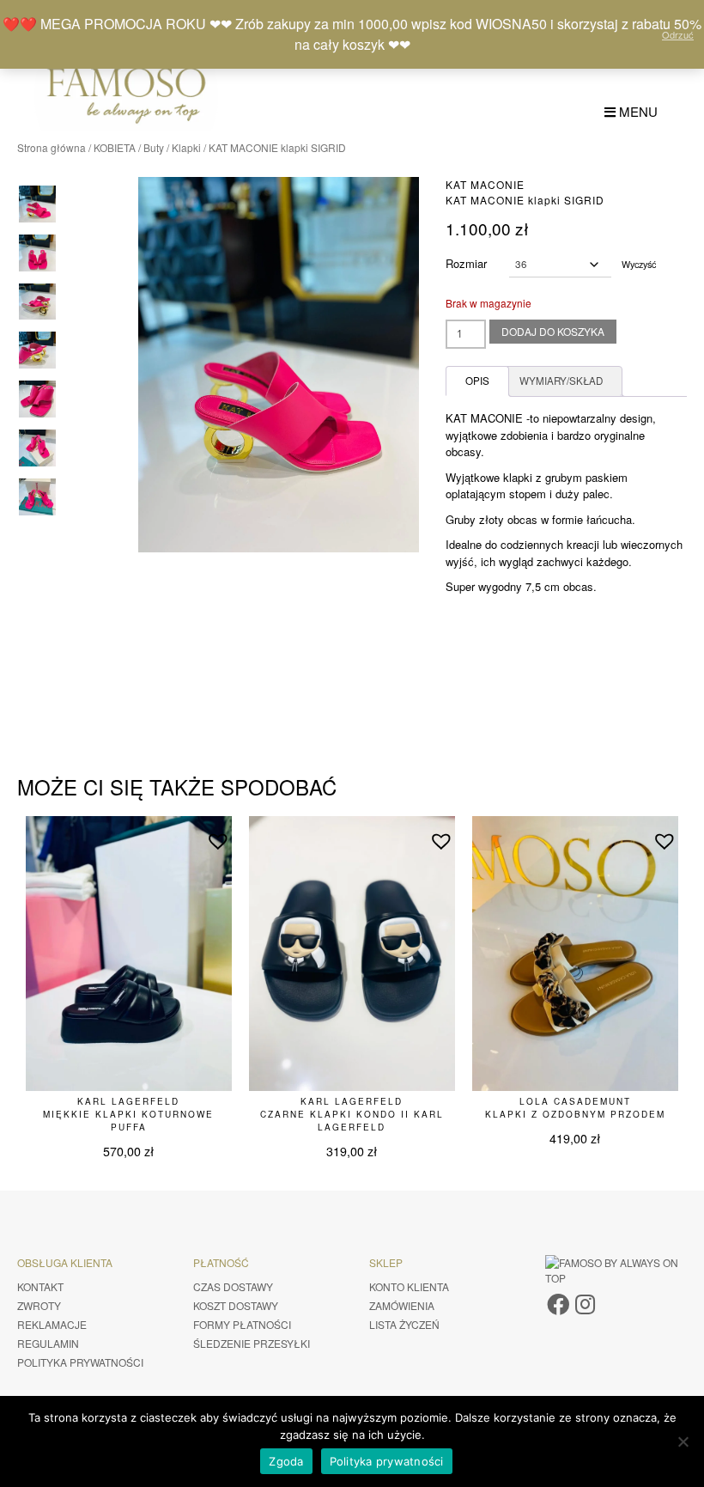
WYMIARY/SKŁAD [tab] (561, 380)
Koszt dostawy (235, 1305)
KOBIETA (115, 147)
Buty (153, 147)
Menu (637, 111)
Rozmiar (466, 263)
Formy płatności (242, 1324)
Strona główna (51, 147)
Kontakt (40, 1286)
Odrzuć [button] (678, 34)
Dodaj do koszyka (552, 331)
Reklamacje (52, 1324)
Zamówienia (401, 1305)
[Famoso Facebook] (558, 1303)
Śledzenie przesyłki (251, 1343)
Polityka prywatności (80, 1362)
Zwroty (39, 1305)
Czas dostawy (233, 1286)
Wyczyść (639, 264)
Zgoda (286, 1461)
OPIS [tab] (477, 380)
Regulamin (48, 1343)
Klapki (186, 147)
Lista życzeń (404, 1324)
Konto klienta (409, 1286)
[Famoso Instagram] (585, 1303)
